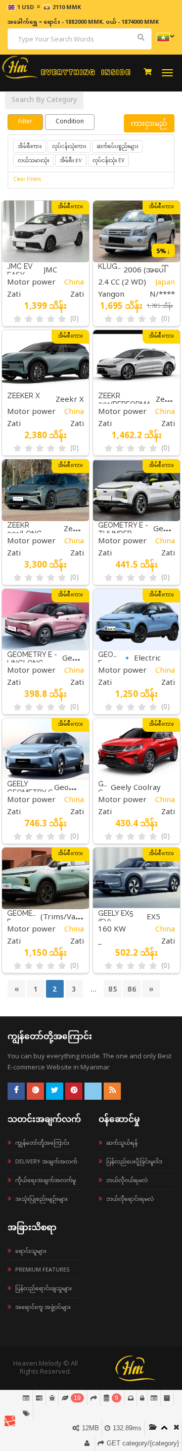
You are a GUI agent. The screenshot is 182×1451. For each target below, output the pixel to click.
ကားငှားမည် (149, 123)
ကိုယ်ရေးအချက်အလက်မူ (45, 1180)
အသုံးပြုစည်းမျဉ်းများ (41, 1198)
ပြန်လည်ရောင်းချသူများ (43, 1288)
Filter (25, 121)
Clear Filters (27, 180)
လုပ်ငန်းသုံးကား (69, 146)
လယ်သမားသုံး (33, 160)
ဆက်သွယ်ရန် (122, 1142)
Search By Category (44, 100)
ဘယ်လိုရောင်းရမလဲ (130, 1198)
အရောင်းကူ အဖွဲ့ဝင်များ (43, 1306)
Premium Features (42, 1269)
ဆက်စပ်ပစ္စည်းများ (117, 146)
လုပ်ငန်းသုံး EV (108, 160)
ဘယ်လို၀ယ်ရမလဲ (127, 1180)
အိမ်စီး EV (71, 160)
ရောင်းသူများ (31, 1250)
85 (112, 989)
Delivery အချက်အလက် (46, 1161)
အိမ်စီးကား (29, 146)
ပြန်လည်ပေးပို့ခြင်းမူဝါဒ (134, 1161)
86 (131, 989)
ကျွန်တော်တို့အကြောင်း (42, 1142)
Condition (70, 121)
